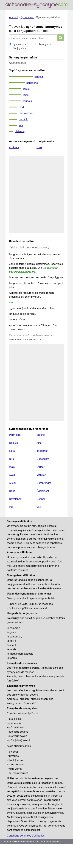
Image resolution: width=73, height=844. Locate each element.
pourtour (27, 101)
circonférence (26, 113)
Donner (40, 499)
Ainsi (39, 442)
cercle (26, 89)
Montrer (41, 475)
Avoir (12, 475)
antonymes (53, 26)
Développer (15, 499)
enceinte (23, 119)
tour (21, 125)
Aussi (12, 483)
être (11, 507)
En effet (40, 434)
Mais (12, 467)
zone (39, 147)
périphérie (32, 82)
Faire (12, 450)
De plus (13, 442)
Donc (12, 491)
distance (19, 131)
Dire (11, 458)
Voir (38, 507)
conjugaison (26, 30)
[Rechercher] (60, 37)
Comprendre (43, 483)
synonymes (35, 26)
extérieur (14, 147)
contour (38, 76)
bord (21, 107)
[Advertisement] (36, 194)
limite (26, 95)
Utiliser (40, 467)
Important (41, 450)
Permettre (15, 434)
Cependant (42, 458)
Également (42, 491)
